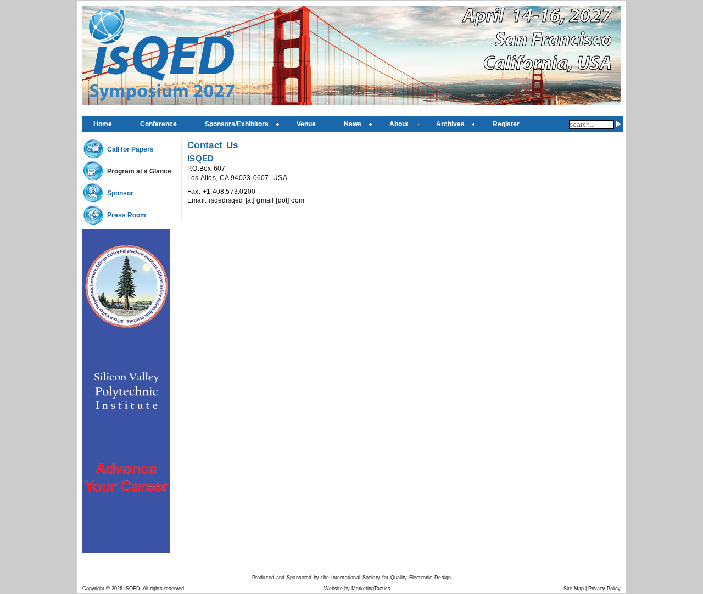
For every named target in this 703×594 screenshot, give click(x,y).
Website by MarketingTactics (357, 588)
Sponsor (120, 193)
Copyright (93, 588)
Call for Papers (130, 149)
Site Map (573, 588)
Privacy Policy (604, 588)
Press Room (126, 215)
